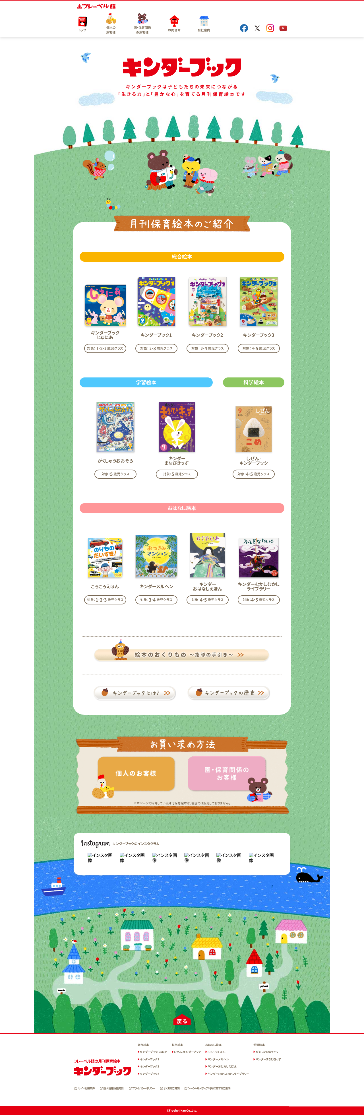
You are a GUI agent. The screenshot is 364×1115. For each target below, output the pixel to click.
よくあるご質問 (171, 1088)
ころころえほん (217, 1052)
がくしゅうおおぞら (267, 1052)
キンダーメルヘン (218, 1059)
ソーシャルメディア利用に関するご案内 (209, 1088)
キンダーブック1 (149, 1059)
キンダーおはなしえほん (222, 1066)
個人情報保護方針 (113, 1088)
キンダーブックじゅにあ (153, 1052)
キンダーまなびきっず (268, 1059)
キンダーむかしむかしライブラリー (228, 1074)
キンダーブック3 (149, 1074)
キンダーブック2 (149, 1066)
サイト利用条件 (86, 1088)
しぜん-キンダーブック (187, 1052)
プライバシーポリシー (143, 1088)
